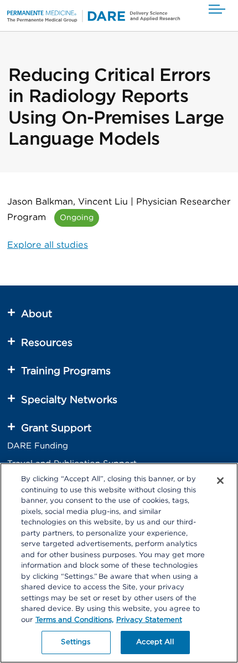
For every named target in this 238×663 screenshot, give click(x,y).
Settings (75, 642)
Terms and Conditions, (74, 620)
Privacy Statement (149, 620)
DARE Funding (37, 446)
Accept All (154, 642)
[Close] (220, 480)
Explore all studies (47, 245)
